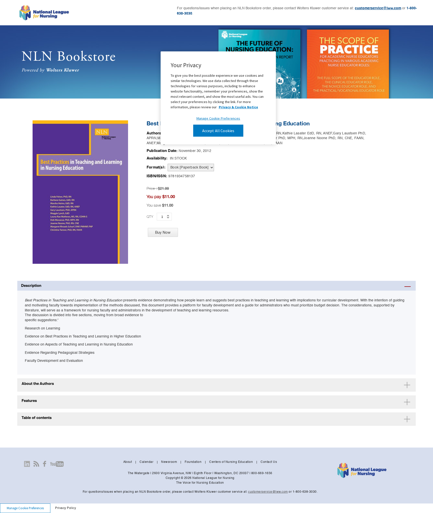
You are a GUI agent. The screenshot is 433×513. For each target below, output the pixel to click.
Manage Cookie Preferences (25, 508)
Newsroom (169, 462)
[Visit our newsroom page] (36, 464)
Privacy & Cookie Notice (238, 107)
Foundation (193, 462)
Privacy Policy (65, 508)
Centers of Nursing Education (231, 462)
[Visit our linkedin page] (27, 464)
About (127, 462)
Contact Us (269, 462)
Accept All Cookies (218, 130)
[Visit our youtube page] (57, 464)
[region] (218, 97)
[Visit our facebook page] (45, 464)
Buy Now (162, 232)
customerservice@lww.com (378, 8)
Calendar (146, 462)
